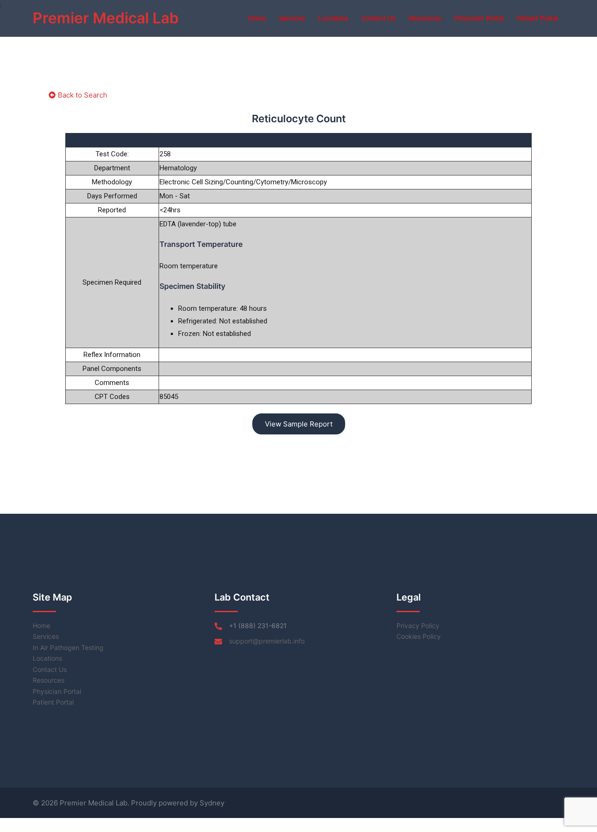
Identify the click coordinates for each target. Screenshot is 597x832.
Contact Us (378, 18)
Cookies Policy (418, 636)
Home (257, 18)
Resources (425, 18)
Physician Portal (479, 18)
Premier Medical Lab (106, 18)
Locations (333, 18)
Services (292, 18)
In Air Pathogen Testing (68, 647)
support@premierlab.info (267, 641)
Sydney (212, 802)
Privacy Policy (417, 625)
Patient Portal (537, 18)
